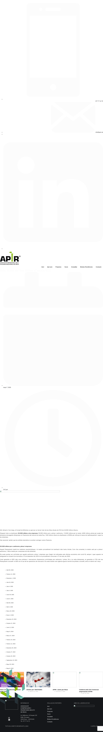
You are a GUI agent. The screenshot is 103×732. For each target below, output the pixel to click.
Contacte (98, 267)
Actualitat (74, 267)
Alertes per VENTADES (34, 689)
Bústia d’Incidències (86, 267)
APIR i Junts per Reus (60, 689)
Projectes (58, 267)
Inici (43, 267)
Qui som (49, 267)
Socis (66, 267)
